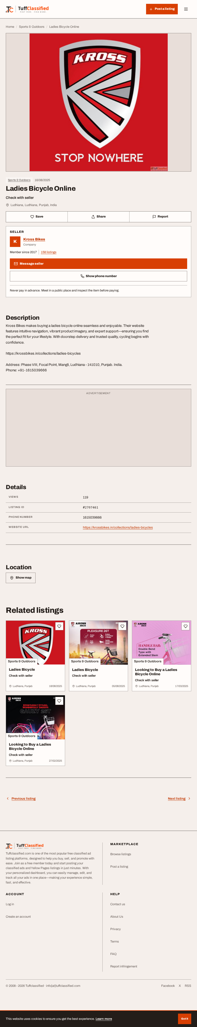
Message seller (31, 263)
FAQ (113, 954)
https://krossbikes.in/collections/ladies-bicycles (118, 527)
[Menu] (186, 9)
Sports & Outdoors (19, 180)
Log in (10, 904)
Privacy (115, 929)
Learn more (104, 1019)
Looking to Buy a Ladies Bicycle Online (156, 672)
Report (163, 216)
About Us (116, 916)
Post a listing (119, 866)
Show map (23, 577)
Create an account (18, 916)
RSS (188, 986)
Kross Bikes (34, 239)
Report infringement (123, 966)
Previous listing (24, 798)
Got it (184, 1018)
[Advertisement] (98, 429)
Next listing (176, 798)
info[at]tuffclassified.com (63, 986)
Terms (114, 941)
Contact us (117, 904)
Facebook (168, 986)
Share (101, 216)
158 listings (48, 252)
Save (39, 216)
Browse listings (120, 854)
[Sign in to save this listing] (59, 626)
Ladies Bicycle (22, 669)
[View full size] (98, 102)
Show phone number (101, 276)
